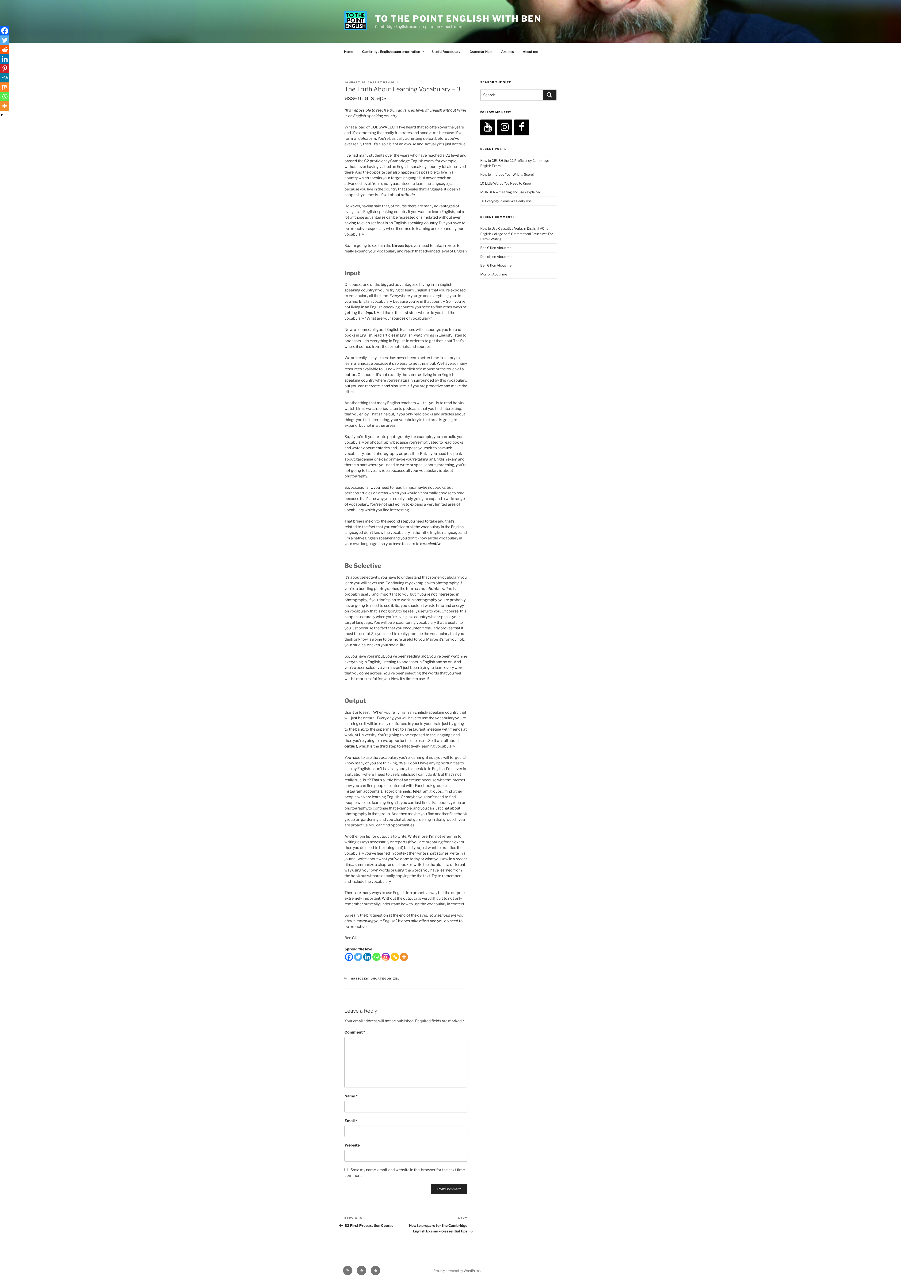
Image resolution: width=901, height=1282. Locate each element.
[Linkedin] (367, 957)
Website (352, 1145)
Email (350, 1121)
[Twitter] (358, 957)
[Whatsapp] (376, 957)
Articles (507, 52)
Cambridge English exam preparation (391, 52)
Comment (354, 1032)
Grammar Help (481, 52)
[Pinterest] (4, 68)
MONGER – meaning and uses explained (510, 192)
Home (348, 52)
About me (530, 52)
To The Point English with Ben (458, 18)
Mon (483, 274)
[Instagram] (386, 957)
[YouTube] (487, 127)
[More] (404, 957)
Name (351, 1096)
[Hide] (2, 115)
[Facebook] (349, 957)
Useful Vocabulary (446, 52)
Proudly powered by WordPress (457, 1271)
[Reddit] (4, 49)
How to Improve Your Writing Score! (507, 174)
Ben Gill (391, 82)
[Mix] (4, 87)
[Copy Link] (395, 957)
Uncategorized (385, 978)
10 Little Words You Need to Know (505, 183)
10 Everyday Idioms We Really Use (506, 201)
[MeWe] (4, 77)
